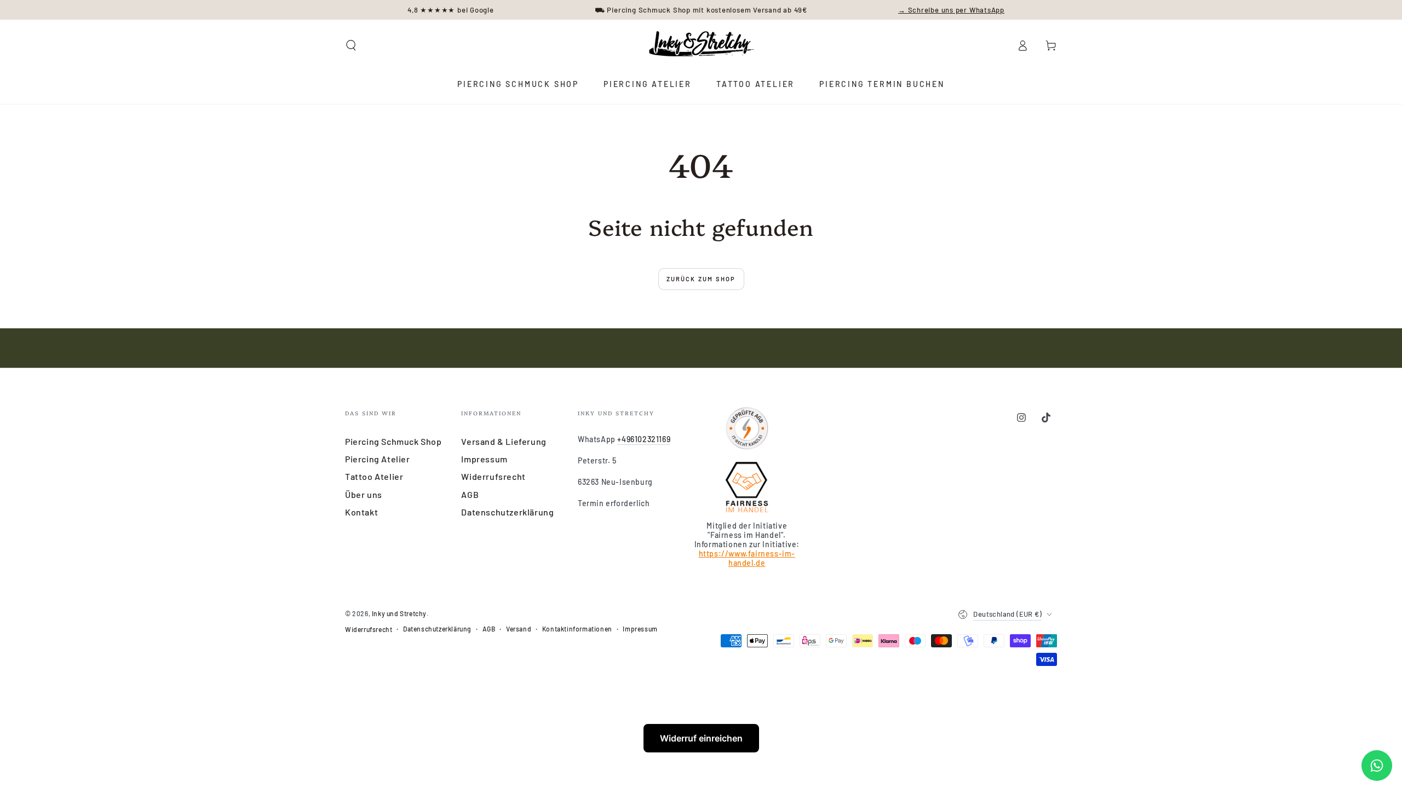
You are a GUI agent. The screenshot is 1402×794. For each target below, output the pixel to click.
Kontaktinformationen (577, 629)
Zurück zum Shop (701, 278)
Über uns (363, 494)
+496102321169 (643, 439)
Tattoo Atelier (374, 476)
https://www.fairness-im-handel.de (747, 558)
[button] (351, 45)
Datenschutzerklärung (507, 512)
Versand (518, 629)
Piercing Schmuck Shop (393, 441)
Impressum (484, 459)
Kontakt (361, 512)
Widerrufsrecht (493, 476)
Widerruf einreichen (701, 738)
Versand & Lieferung (503, 441)
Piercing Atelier (377, 459)
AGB (470, 494)
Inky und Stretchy (399, 613)
